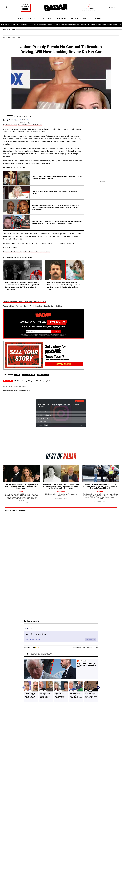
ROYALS (74, 18)
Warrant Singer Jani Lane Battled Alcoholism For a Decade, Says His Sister (33, 306)
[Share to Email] (29, 120)
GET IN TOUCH (63, 364)
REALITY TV (33, 18)
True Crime (11, 37)
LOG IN (113, 7)
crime (18, 37)
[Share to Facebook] (10, 120)
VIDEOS (86, 18)
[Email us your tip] (25, 11)
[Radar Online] (56, 7)
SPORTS (97, 18)
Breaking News (28, 374)
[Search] (7, 8)
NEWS (20, 18)
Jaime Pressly (43, 374)
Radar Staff (9, 115)
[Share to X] (16, 120)
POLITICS (47, 18)
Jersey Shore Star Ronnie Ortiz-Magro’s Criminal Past (24, 302)
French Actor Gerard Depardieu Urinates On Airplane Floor (26, 252)
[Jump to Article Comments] (4, 120)
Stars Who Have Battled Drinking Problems (16, 390)
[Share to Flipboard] (22, 120)
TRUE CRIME (61, 18)
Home (5, 37)
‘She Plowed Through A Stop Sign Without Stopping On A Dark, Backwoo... (37, 381)
